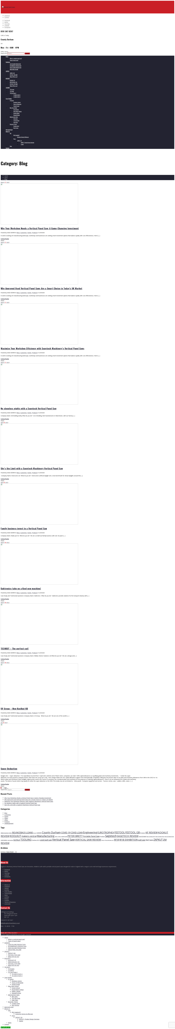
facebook (7, 20)
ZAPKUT (7, 71)
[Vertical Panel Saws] (8, 7)
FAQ (10, 133)
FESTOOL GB (132, 832)
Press (14, 139)
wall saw (141, 840)
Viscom (103, 840)
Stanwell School (16, 993)
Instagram (7, 27)
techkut (16, 840)
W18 (116, 839)
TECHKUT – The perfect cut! (15, 648)
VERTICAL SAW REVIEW (88, 839)
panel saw (64, 836)
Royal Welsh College (18, 990)
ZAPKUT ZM (11, 953)
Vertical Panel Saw (63, 839)
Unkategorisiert (8, 823)
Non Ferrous (15, 128)
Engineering (90, 832)
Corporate (7, 904)
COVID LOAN (76, 832)
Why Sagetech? (16, 1012)
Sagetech (111, 836)
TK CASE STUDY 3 (16, 97)
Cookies (6, 900)
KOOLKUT (8, 78)
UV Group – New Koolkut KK (14, 708)
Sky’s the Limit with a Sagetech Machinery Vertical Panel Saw (32, 468)
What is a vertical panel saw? (16, 939)
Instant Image (16, 984)
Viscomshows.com (109, 840)
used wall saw (46, 840)
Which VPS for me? (13, 76)
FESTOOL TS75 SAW (14, 963)
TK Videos (11, 970)
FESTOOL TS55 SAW (14, 955)
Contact (6, 17)
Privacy (6, 898)
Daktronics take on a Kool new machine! (21, 588)
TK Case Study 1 (13, 972)
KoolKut (6, 890)
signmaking (10, 840)
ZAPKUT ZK (18, 1017)
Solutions (7, 15)
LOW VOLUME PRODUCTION (17, 944)
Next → (6, 788)
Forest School (16, 988)
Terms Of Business (10, 902)
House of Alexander (17, 983)
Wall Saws (149, 840)
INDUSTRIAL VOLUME (14, 69)
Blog (18, 232)
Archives (3, 852)
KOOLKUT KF (12, 960)
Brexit (34, 833)
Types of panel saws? (14, 60)
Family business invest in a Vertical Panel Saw (24, 528)
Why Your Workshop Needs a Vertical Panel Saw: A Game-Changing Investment (40, 228)
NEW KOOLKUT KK (13, 962)
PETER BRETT (75, 836)
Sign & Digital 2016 (150, 836)
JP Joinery (142, 833)
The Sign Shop (16, 998)
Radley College (16, 991)
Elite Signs (15, 996)
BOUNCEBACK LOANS (22, 832)
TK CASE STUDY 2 (17, 974)
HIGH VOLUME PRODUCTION (17, 948)
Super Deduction (9, 768)
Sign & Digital (142, 836)
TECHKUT (8, 88)
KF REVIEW (152, 832)
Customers (23, 232)
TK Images (11, 969)
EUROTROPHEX (105, 832)
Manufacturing (45, 836)
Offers (6, 818)
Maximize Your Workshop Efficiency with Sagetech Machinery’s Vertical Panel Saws (42, 348)
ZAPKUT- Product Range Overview (27, 142)
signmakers (4, 840)
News (11, 146)
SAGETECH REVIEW (127, 836)
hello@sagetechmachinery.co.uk (10, 923)
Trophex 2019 (36, 840)
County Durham (51, 832)
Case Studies (8, 891)
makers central (29, 836)
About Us (8, 131)
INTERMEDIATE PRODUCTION (17, 946)
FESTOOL (119, 832)
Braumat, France (13, 1002)
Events (29, 232)
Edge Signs (15, 1000)
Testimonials (8, 893)
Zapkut (22, 144)
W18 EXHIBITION (128, 839)
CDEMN (39, 833)
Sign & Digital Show (160, 836)
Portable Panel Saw (91, 836)
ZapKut (6, 888)
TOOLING (25, 839)
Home (7, 56)
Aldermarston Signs (6, 833)
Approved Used (8, 1007)
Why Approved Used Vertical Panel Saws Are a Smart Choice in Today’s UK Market (41, 288)
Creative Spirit (16, 1003)
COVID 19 (65, 832)
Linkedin (6, 25)
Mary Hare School (13, 986)
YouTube (7, 24)
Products (34, 232)
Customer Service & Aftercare (23, 137)
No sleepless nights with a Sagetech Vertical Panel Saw (28, 408)
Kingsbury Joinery (17, 981)
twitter (6, 22)
